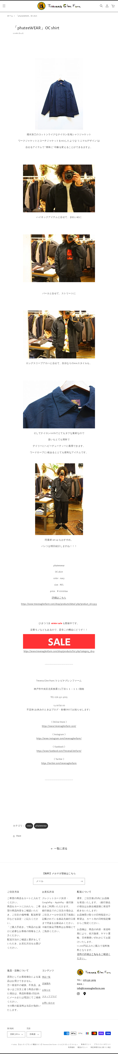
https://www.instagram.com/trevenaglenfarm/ (58, 738)
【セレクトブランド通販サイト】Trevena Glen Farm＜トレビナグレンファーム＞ (48, 1044)
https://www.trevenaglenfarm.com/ (59, 726)
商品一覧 (46, 977)
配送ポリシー (83, 1047)
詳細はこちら (59, 598)
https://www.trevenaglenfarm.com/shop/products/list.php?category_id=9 (59, 651)
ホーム (10, 16)
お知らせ (46, 990)
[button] (4, 6)
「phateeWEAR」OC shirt (26, 16)
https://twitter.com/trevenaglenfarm (59, 763)
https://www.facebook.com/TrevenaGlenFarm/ (59, 751)
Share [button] (18, 836)
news (29, 826)
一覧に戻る (60, 848)
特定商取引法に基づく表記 (101, 1047)
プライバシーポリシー (102, 1044)
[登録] (81, 881)
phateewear (41, 826)
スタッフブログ (49, 997)
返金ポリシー (86, 1044)
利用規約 (71, 1047)
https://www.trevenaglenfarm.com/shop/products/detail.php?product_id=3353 (59, 604)
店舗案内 (46, 984)
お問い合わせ (48, 1003)
